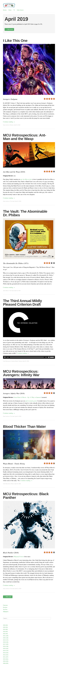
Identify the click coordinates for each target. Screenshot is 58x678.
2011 (5, 657)
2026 (5, 625)
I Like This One (15, 41)
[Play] (5, 357)
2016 (5, 646)
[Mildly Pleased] (9, 6)
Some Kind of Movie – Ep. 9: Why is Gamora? (27, 397)
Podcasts (5, 605)
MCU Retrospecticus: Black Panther (26, 496)
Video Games (20, 10)
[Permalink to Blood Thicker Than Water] (29, 460)
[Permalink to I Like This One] (29, 96)
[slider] (52, 357)
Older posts (9, 29)
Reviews (5, 607)
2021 (5, 635)
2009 (5, 661)
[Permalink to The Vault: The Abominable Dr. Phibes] (29, 260)
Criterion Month (14, 361)
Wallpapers (5, 611)
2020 (5, 637)
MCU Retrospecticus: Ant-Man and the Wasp (24, 137)
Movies (5, 10)
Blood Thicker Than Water (24, 427)
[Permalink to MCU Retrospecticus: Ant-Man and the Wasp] (29, 168)
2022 (5, 633)
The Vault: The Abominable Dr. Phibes (25, 213)
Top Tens (5, 609)
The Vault (12, 201)
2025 (5, 627)
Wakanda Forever (19, 556)
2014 (5, 650)
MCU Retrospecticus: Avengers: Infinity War (21, 373)
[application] (29, 357)
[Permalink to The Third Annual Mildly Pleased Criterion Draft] (29, 338)
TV (14, 10)
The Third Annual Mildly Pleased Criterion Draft (22, 302)
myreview (26, 179)
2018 (5, 642)
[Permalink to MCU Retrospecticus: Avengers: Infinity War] (29, 390)
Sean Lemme (6, 125)
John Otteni (5, 290)
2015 (5, 648)
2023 (5, 631)
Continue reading (9, 122)
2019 (5, 640)
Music (10, 10)
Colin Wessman (6, 361)
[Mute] (49, 357)
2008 (5, 663)
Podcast (20, 361)
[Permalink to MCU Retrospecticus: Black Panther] (29, 549)
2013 (5, 652)
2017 (5, 644)
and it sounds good (30, 401)
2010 (5, 659)
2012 (5, 654)
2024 (5, 629)
